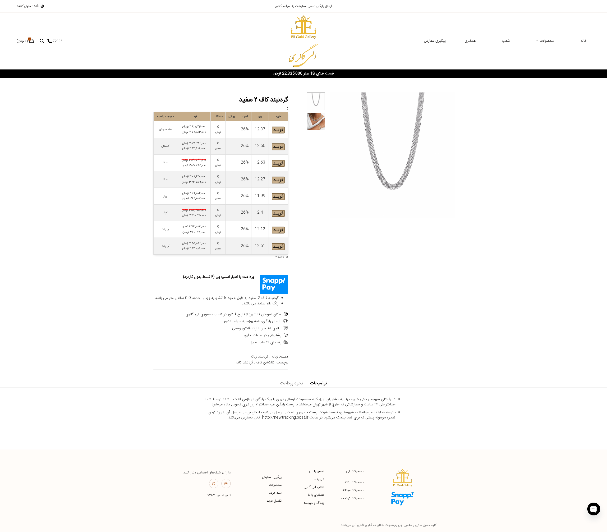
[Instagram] (226, 483)
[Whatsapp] (213, 483)
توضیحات (318, 383)
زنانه (274, 356)
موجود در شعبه (165, 116)
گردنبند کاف (244, 362)
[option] (316, 101)
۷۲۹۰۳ (211, 495)
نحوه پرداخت (291, 383)
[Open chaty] (593, 509)
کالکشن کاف (265, 362)
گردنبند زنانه (259, 356)
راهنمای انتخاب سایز (266, 342)
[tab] (318, 383)
